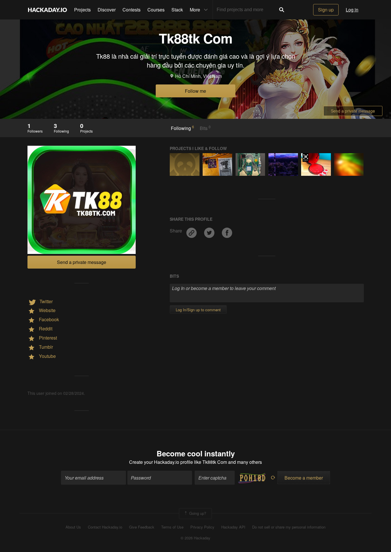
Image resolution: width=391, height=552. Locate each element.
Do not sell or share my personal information (288, 527)
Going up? (197, 513)
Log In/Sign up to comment (198, 309)
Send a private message (353, 111)
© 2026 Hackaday (195, 538)
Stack (177, 9)
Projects (82, 9)
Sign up (326, 9)
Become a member (304, 477)
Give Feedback (141, 527)
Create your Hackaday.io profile (161, 462)
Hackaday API (233, 527)
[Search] (281, 9)
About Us (73, 527)
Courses (156, 9)
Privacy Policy (202, 527)
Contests (132, 9)
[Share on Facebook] (227, 230)
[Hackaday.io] (47, 9)
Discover (107, 9)
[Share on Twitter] (210, 230)
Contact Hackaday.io (105, 527)
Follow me (195, 91)
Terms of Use (172, 527)
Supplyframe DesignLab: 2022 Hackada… (306, 157)
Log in (352, 9)
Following (182, 128)
